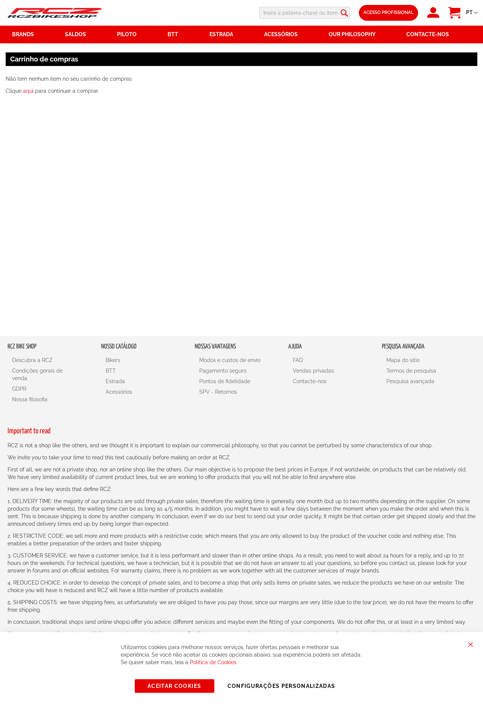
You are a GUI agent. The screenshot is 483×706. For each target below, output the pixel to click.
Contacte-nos (309, 381)
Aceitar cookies (174, 686)
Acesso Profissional (388, 12)
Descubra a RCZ (32, 360)
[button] (472, 13)
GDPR (19, 389)
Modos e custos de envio (229, 360)
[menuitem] (86, 34)
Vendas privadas (313, 371)
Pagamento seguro (222, 371)
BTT (111, 371)
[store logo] (55, 12)
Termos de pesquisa (411, 371)
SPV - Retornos (218, 392)
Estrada (115, 381)
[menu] (241, 34)
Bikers (113, 360)
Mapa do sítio (403, 360)
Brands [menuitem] (23, 34)
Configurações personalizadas (281, 686)
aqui (28, 91)
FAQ (298, 360)
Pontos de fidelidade (224, 381)
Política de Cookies (213, 662)
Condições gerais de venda (37, 374)
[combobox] (304, 13)
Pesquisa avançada (410, 381)
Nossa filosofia (30, 399)
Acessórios (119, 392)
